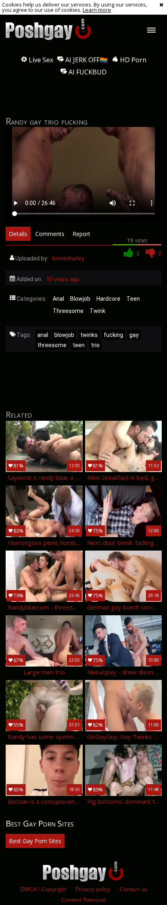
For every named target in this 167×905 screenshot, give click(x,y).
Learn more (97, 9)
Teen (133, 298)
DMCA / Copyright (43, 889)
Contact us (133, 889)
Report (81, 234)
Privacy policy (92, 889)
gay (134, 335)
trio (95, 345)
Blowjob (80, 298)
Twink (97, 311)
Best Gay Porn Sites (35, 841)
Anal (58, 298)
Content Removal (83, 899)
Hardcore (108, 298)
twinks (89, 335)
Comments (49, 234)
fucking (113, 335)
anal (42, 335)
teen (79, 345)
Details (18, 234)
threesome (51, 345)
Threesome (68, 311)
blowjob (64, 335)
